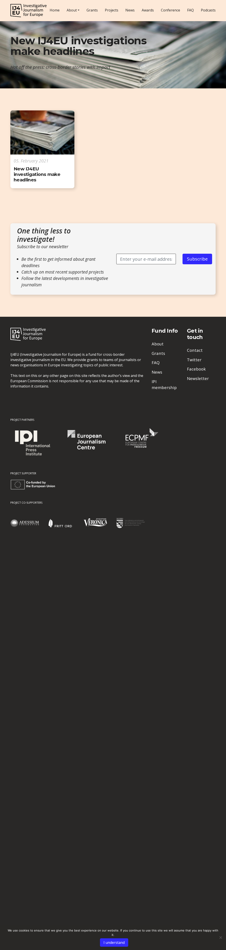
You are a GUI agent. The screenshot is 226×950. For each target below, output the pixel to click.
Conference (170, 10)
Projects (111, 10)
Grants (92, 10)
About (72, 10)
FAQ (190, 10)
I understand (114, 942)
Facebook (196, 369)
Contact (195, 350)
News (130, 10)
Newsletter (198, 378)
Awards (148, 10)
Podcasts (208, 10)
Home (55, 10)
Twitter (194, 359)
